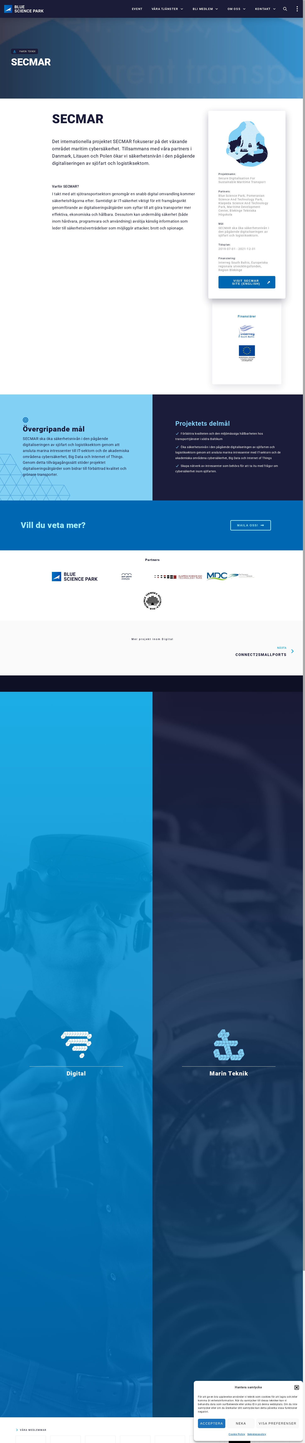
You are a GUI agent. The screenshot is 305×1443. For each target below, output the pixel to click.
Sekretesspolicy (256, 1434)
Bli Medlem (203, 9)
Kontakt (263, 9)
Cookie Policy (237, 1434)
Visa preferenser (277, 1423)
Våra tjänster (165, 9)
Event (137, 9)
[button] (297, 1387)
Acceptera (211, 1423)
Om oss (234, 9)
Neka (241, 1423)
